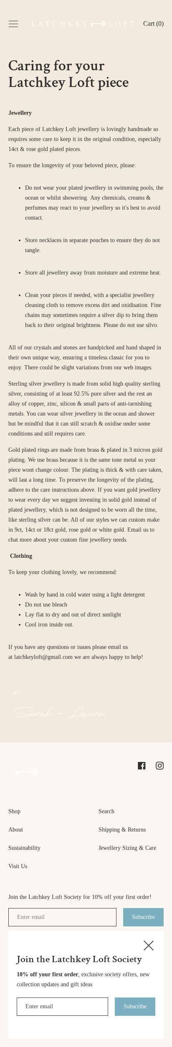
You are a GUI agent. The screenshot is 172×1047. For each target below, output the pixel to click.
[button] (153, 24)
